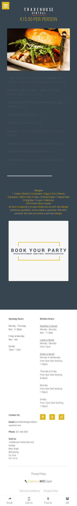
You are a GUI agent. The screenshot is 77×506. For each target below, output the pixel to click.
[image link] (38, 11)
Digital (46, 481)
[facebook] (43, 417)
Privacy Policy (38, 473)
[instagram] (61, 417)
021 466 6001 (22, 432)
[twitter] (52, 417)
